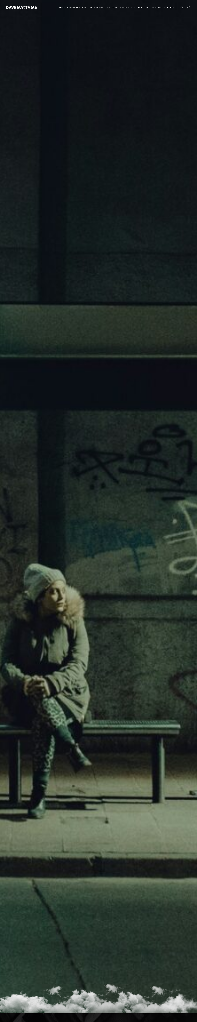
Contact (169, 8)
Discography (97, 8)
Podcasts (126, 8)
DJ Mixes (112, 8)
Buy (84, 8)
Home (62, 8)
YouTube (157, 8)
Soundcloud (141, 8)
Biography (73, 8)
